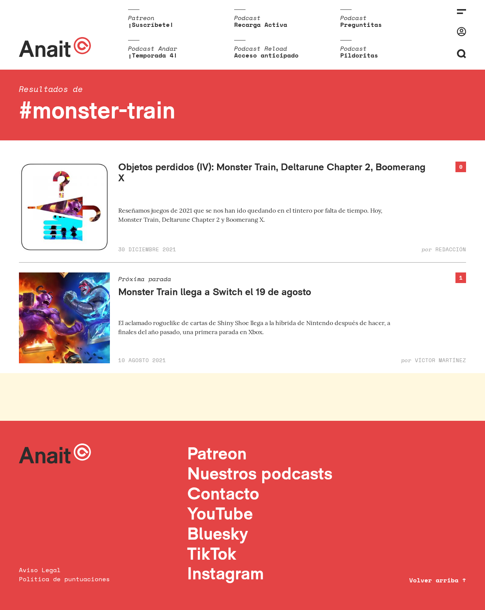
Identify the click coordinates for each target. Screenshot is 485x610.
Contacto (223, 493)
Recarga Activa (260, 24)
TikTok (211, 553)
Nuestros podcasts (259, 473)
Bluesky (217, 533)
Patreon (217, 453)
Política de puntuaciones (64, 579)
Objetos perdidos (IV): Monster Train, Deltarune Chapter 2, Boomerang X (272, 172)
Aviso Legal (40, 569)
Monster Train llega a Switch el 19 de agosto (214, 291)
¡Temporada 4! (152, 55)
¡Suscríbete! (151, 24)
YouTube (220, 513)
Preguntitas (361, 24)
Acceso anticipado (266, 55)
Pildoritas (359, 55)
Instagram (225, 573)
